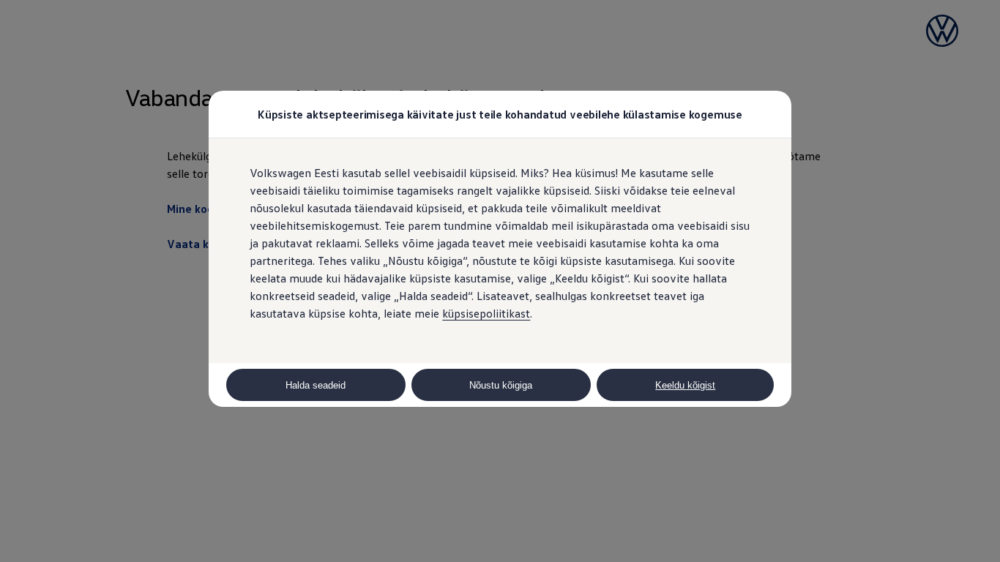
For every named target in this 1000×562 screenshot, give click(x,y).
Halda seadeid (316, 385)
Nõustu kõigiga (500, 385)
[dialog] (500, 281)
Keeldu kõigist (685, 385)
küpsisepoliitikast (486, 313)
